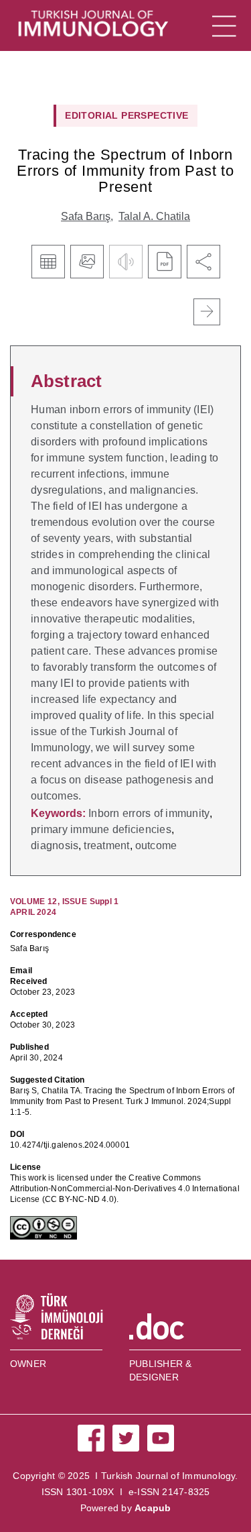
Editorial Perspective (126, 115)
